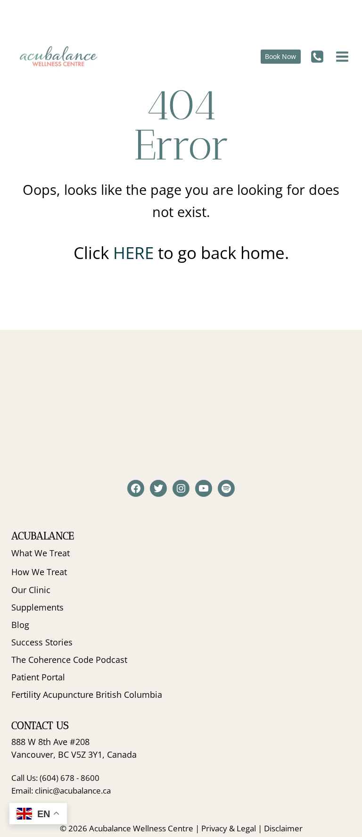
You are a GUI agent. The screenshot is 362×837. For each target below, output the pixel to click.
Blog (20, 624)
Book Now (280, 56)
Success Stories (42, 642)
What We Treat (40, 553)
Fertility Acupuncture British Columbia (86, 694)
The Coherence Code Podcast (69, 659)
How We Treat (39, 572)
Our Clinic (30, 589)
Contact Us (40, 725)
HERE (135, 253)
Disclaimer (283, 828)
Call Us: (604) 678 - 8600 (55, 777)
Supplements (37, 607)
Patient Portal (38, 677)
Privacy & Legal (228, 828)
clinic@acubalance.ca (73, 790)
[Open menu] (341, 56)
